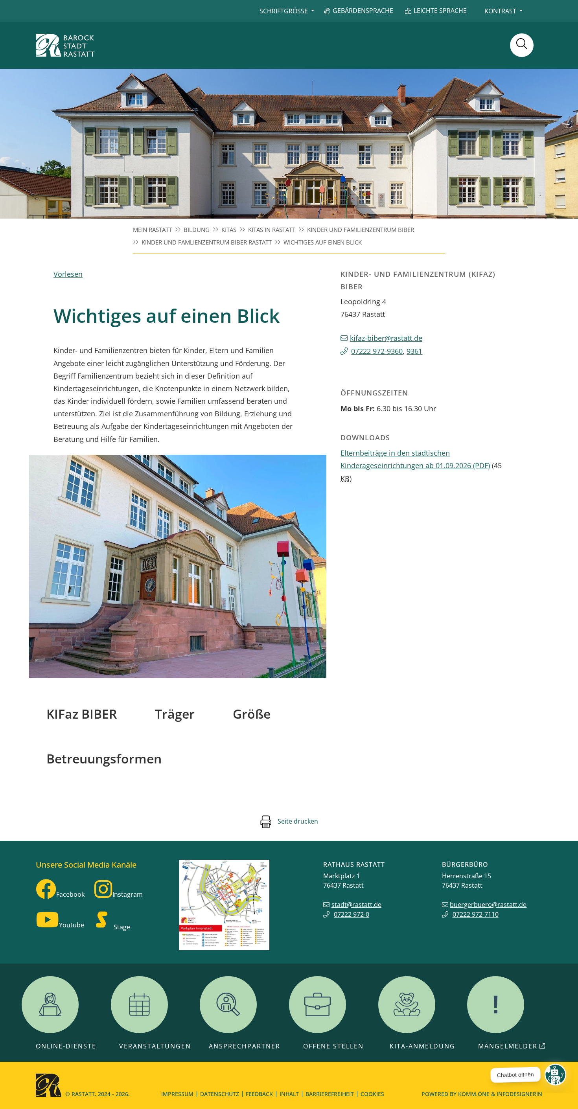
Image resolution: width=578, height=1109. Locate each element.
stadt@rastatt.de (356, 904)
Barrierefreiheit (330, 1094)
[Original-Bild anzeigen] (177, 566)
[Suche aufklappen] (522, 45)
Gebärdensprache (363, 10)
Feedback (259, 1094)
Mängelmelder (508, 1046)
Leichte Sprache (440, 10)
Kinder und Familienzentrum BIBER (360, 230)
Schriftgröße (283, 11)
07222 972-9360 (377, 351)
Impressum (177, 1094)
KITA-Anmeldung (422, 1046)
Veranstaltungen (155, 1046)
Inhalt (289, 1094)
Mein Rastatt (152, 230)
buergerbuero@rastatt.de (488, 904)
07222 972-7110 (476, 914)
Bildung (197, 230)
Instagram (127, 894)
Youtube (71, 925)
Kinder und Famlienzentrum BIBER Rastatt (207, 242)
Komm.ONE (474, 1094)
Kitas (228, 230)
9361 (414, 351)
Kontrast (500, 11)
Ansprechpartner (244, 1046)
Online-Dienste (66, 1046)
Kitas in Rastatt (271, 230)
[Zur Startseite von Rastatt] (65, 45)
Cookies (372, 1094)
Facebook (70, 894)
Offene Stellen (333, 1046)
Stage (122, 927)
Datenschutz (219, 1094)
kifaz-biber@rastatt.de (386, 338)
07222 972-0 (351, 914)
